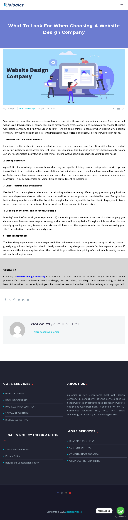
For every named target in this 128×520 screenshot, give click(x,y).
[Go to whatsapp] (120, 511)
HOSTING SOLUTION (16, 400)
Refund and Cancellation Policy (22, 462)
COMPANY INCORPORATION (84, 454)
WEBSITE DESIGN (14, 393)
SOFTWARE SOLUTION (17, 413)
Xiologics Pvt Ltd (73, 511)
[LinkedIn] (23, 299)
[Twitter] (10, 299)
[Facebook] (5, 299)
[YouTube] (70, 493)
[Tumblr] (19, 299)
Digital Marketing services (104, 414)
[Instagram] (66, 493)
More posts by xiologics (46, 331)
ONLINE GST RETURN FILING (84, 460)
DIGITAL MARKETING (16, 419)
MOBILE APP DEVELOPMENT (20, 406)
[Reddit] (28, 299)
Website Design (27, 108)
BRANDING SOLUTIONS (81, 441)
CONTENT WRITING (80, 447)
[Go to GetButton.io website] (121, 517)
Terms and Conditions (17, 449)
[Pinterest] (14, 299)
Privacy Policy (12, 456)
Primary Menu (122, 5)
